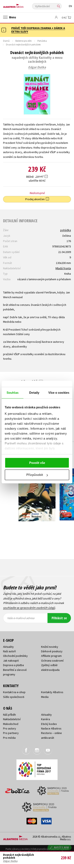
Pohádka (42, 40)
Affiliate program (51, 656)
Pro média (9, 738)
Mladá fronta (63, 268)
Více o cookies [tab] (58, 392)
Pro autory (9, 728)
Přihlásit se (59, 618)
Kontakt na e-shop (14, 692)
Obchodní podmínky (15, 656)
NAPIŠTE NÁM (61, 847)
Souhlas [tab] (12, 392)
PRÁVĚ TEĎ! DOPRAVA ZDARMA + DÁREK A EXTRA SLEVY (38, 29)
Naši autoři (9, 651)
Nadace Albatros (51, 728)
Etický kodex (49, 724)
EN (70, 6)
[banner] (21, 5)
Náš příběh (9, 714)
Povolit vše (37, 463)
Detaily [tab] (34, 392)
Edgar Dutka (37, 67)
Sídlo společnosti (13, 697)
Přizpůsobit (34, 474)
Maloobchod (10, 724)
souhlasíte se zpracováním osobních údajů (29, 608)
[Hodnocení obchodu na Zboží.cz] (17, 789)
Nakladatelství (12, 719)
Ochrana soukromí (52, 660)
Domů (6, 40)
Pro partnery (11, 733)
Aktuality (8, 647)
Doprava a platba (13, 665)
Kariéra (45, 719)
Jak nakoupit (11, 660)
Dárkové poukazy (51, 651)
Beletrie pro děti (23, 40)
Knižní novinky (49, 647)
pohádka (65, 230)
